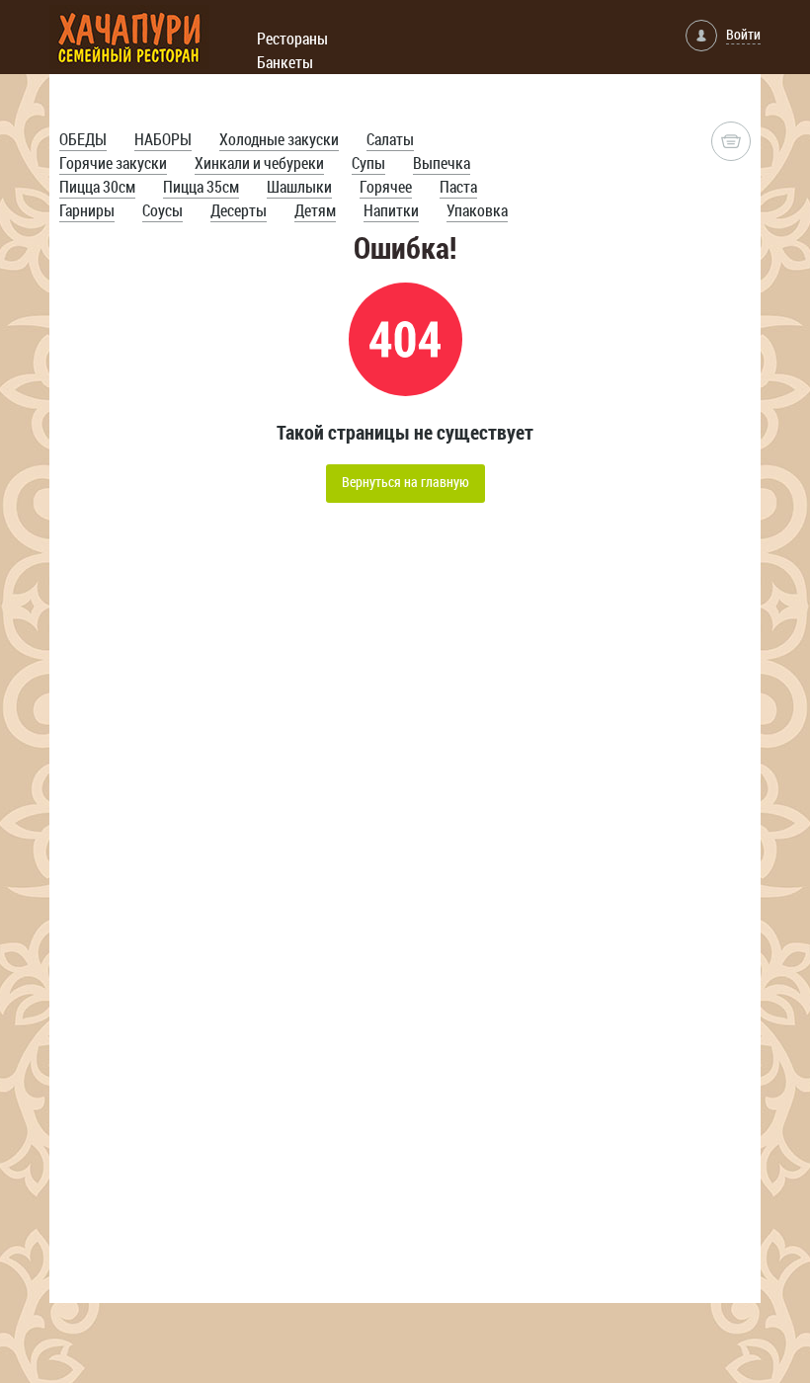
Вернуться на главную (405, 481)
